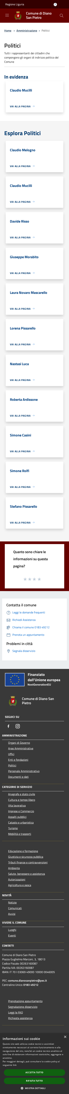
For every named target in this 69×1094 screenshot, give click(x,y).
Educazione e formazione (23, 851)
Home (7, 30)
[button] (34, 1088)
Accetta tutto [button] (34, 1072)
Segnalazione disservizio (22, 1007)
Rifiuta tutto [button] (34, 1080)
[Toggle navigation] (7, 15)
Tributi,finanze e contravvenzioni (28, 862)
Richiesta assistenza (20, 1018)
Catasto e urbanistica (21, 822)
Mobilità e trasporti (19, 834)
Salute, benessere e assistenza (26, 874)
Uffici (11, 754)
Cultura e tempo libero (21, 800)
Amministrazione (26, 30)
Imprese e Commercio (21, 811)
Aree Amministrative (20, 748)
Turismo (13, 828)
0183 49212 (30, 985)
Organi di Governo (19, 743)
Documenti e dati (18, 777)
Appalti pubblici (17, 817)
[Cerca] (61, 15)
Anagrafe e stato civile (21, 794)
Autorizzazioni (16, 879)
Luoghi (12, 930)
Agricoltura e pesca (19, 885)
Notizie (12, 902)
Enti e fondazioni (18, 760)
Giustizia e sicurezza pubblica (25, 857)
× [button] (65, 1037)
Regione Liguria (14, 4)
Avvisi (11, 914)
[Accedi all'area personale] (55, 4)
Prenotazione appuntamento (25, 1001)
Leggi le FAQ (15, 1012)
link (14, 1065)
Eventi (12, 935)
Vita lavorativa (17, 805)
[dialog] (34, 1063)
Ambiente (14, 868)
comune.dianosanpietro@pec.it (27, 980)
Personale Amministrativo (23, 771)
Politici (12, 765)
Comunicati (15, 908)
